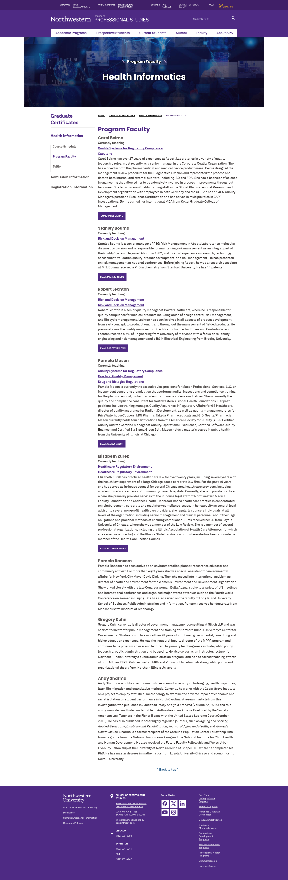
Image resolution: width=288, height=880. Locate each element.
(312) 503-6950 (124, 836)
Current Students (152, 33)
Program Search (207, 866)
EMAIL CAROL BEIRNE (112, 216)
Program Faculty (64, 156)
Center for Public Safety (189, 6)
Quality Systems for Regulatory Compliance (130, 148)
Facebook (165, 804)
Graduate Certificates (122, 116)
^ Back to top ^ (167, 769)
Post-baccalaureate (81, 6)
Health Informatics (67, 136)
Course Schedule (64, 146)
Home (101, 116)
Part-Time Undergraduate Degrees (207, 798)
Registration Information (72, 187)
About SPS (224, 33)
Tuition (57, 166)
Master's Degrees (208, 806)
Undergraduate (107, 5)
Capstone (105, 153)
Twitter (174, 804)
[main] (167, 443)
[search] (233, 19)
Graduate (65, 5)
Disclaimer (68, 813)
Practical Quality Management (120, 376)
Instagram (174, 812)
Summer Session (208, 861)
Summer (155, 5)
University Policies (73, 823)
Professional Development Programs (206, 836)
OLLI (211, 5)
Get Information (226, 6)
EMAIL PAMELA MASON (111, 444)
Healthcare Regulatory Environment (125, 466)
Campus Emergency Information (80, 818)
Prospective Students (113, 33)
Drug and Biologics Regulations (121, 381)
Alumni (181, 33)
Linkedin (182, 804)
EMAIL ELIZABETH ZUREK (113, 549)
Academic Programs (71, 33)
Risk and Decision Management (121, 238)
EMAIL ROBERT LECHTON (113, 348)
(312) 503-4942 (124, 859)
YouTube (165, 812)
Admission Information (70, 177)
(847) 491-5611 (124, 849)
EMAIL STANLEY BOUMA (112, 277)
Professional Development (125, 6)
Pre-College (167, 6)
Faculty (202, 33)
